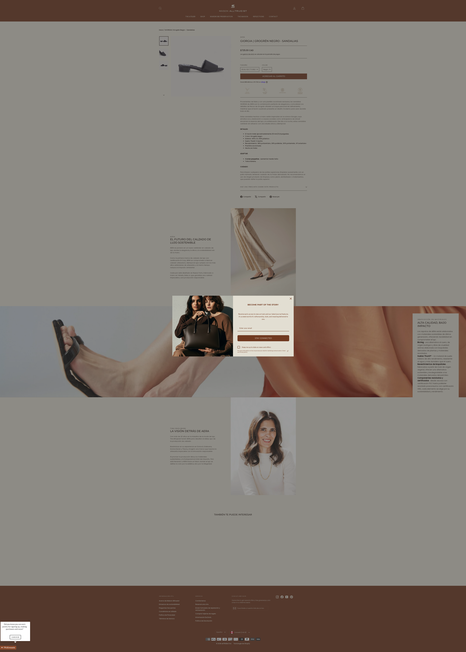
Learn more (15, 637)
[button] (18, 648)
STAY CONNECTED (263, 338)
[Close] (291, 299)
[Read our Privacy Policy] (287, 351)
